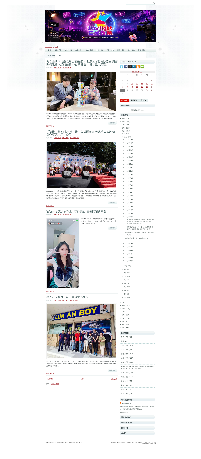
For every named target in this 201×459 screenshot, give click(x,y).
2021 (124, 302)
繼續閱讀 (112, 123)
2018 (124, 312)
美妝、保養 (99, 50)
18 (127, 87)
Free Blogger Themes (150, 442)
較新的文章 (50, 379)
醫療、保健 (131, 50)
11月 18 (128, 178)
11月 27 (128, 150)
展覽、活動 (141, 50)
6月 (125, 280)
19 (132, 87)
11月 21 (128, 171)
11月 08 (128, 213)
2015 (124, 321)
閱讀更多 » (50, 126)
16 (151, 84)
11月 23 (128, 164)
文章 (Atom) (55, 384)
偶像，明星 (125, 358)
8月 (125, 273)
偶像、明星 (57, 50)
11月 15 (128, 189)
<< (133, 72)
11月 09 (128, 210)
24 (122, 90)
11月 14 (128, 192)
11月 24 (128, 160)
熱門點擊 (124, 100)
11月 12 (128, 199)
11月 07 (128, 217)
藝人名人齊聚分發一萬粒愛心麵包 (67, 296)
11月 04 (128, 250)
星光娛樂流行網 (126, 403)
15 (147, 84)
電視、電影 (120, 50)
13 (137, 84)
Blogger (140, 110)
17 (122, 87)
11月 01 (128, 261)
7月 (125, 276)
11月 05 (128, 247)
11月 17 (128, 182)
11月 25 (128, 157)
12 (132, 84)
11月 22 (128, 167)
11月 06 (128, 243)
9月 (125, 269)
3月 (125, 290)
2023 (124, 128)
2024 (124, 125)
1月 (125, 297)
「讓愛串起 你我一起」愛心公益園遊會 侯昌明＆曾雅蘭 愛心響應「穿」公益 (80, 133)
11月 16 (128, 185)
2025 (124, 121)
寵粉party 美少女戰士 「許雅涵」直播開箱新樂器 (76, 211)
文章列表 (144, 100)
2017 (124, 315)
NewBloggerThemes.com (149, 443)
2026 (124, 118)
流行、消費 (68, 50)
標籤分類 (134, 100)
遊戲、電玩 (89, 50)
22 (147, 87)
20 (137, 87)
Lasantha (140, 442)
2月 (125, 294)
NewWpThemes (121, 442)
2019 (124, 309)
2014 (124, 324)
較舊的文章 (114, 379)
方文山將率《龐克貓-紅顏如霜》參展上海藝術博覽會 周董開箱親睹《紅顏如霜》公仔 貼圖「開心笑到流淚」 (82, 63)
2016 (124, 318)
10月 (125, 266)
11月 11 (128, 203)
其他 (60, 55)
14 (142, 84)
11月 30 (128, 139)
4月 (125, 287)
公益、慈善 (110, 50)
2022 (124, 131)
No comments (67, 68)
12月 (125, 133)
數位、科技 (78, 50)
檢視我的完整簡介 (125, 412)
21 (142, 87)
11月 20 (128, 174)
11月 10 (128, 206)
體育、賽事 (51, 55)
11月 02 (128, 257)
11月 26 (128, 153)
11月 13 (128, 196)
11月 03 (128, 254)
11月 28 (128, 146)
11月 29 (128, 143)
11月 (125, 137)
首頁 (47, 2)
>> (141, 72)
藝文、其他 (125, 389)
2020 (124, 305)
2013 (124, 328)
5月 (125, 283)
